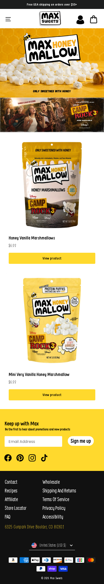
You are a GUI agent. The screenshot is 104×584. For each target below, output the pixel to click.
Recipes (11, 490)
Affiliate (11, 499)
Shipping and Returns (59, 490)
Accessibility (53, 516)
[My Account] (80, 19)
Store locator (15, 508)
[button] (80, 441)
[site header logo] (50, 18)
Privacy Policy (54, 508)
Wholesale (51, 481)
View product (52, 258)
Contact (11, 481)
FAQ (7, 516)
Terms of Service (56, 499)
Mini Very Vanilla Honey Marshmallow (39, 374)
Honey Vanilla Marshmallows (32, 238)
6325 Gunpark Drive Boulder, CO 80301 (34, 527)
